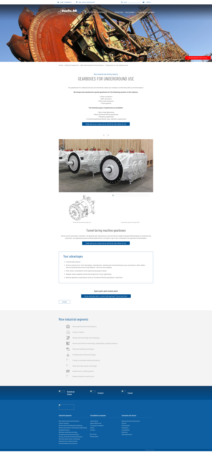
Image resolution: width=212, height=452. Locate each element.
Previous (105, 134)
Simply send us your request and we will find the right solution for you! (106, 124)
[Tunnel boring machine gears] (81, 207)
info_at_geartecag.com (88, 2)
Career (130, 393)
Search (125, 2)
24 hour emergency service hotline (198, 58)
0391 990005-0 (67, 2)
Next (107, 134)
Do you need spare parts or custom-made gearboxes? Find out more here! (106, 296)
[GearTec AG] (67, 14)
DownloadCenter (71, 392)
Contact (101, 393)
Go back (64, 302)
